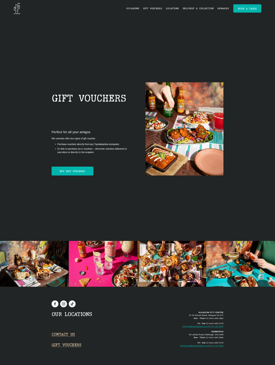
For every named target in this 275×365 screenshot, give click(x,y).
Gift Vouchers (66, 345)
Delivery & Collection (198, 8)
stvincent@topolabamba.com (195, 326)
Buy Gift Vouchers (72, 171)
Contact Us (63, 334)
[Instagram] (63, 303)
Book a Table (247, 8)
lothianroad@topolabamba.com (194, 346)
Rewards (223, 8)
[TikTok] (72, 303)
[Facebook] (55, 303)
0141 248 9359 (216, 326)
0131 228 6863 (216, 346)
